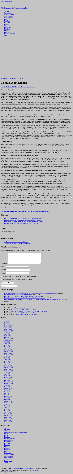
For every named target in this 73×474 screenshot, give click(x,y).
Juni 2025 (7, 321)
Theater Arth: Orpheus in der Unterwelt (16, 242)
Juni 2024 (7, 332)
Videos (6, 462)
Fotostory (7, 445)
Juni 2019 (7, 390)
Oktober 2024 (8, 329)
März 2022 (7, 361)
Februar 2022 (8, 363)
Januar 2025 (7, 327)
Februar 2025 (8, 326)
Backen (6, 433)
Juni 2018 (7, 404)
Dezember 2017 (8, 414)
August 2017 (8, 420)
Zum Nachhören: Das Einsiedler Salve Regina (18, 243)
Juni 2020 (7, 385)
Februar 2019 (8, 396)
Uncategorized (8, 461)
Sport (5, 25)
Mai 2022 (7, 358)
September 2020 (8, 383)
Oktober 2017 (8, 417)
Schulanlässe (7, 13)
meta (5, 35)
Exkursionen (7, 441)
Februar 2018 (8, 411)
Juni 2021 (7, 372)
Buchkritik (7, 21)
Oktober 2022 (8, 353)
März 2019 (7, 395)
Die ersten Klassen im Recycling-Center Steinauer (18, 294)
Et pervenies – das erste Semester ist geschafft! (28, 314)
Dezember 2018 (8, 399)
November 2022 (8, 351)
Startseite (6, 11)
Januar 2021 (7, 379)
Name (3, 266)
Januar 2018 (7, 412)
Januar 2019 (7, 398)
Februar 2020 (8, 387)
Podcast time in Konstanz (22, 308)
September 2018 (8, 403)
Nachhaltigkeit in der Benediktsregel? (25, 309)
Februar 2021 (8, 377)
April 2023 (7, 343)
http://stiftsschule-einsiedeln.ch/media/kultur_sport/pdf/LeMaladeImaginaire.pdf (25, 211)
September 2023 (8, 340)
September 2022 (8, 355)
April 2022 (7, 359)
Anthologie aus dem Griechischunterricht (15, 432)
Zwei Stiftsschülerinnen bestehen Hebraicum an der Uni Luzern (29, 311)
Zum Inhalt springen (6, 1)
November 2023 (8, 339)
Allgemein (7, 429)
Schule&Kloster (8, 16)
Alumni (6, 430)
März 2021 (7, 375)
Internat (6, 24)
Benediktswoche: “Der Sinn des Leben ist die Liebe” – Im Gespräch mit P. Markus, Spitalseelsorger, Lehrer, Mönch (36, 299)
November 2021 (8, 367)
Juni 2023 (7, 342)
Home (6, 446)
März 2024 (7, 335)
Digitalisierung (8, 27)
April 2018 (7, 407)
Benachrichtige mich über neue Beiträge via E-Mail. (17, 279)
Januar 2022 (7, 364)
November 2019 (8, 388)
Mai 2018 (7, 406)
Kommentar (7, 32)
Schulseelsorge (8, 17)
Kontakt (6, 30)
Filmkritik (7, 22)
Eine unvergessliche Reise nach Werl (25, 313)
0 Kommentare (30, 87)
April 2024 (7, 334)
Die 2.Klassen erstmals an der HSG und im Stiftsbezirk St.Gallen (22, 296)
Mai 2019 (7, 391)
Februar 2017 (8, 422)
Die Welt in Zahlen (9, 33)
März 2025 (7, 324)
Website (3, 273)
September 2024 (8, 331)
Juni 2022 (7, 356)
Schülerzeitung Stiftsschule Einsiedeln (14, 8)
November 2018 (8, 401)
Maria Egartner (22, 87)
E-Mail (3, 270)
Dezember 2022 (8, 350)
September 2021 (8, 371)
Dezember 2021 (8, 366)
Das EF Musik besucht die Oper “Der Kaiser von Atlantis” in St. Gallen (24, 298)
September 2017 (8, 419)
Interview (7, 19)
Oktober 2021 (8, 369)
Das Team (7, 29)
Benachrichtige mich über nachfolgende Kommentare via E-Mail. (21, 276)
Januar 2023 (7, 348)
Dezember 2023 (8, 337)
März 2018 (7, 409)
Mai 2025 (7, 323)
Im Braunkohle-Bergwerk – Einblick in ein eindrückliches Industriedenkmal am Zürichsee (29, 293)
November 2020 (8, 382)
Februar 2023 (8, 347)
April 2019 (7, 393)
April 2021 (7, 374)
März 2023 (7, 345)
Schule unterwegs (9, 14)
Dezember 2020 (8, 380)
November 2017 (8, 415)
